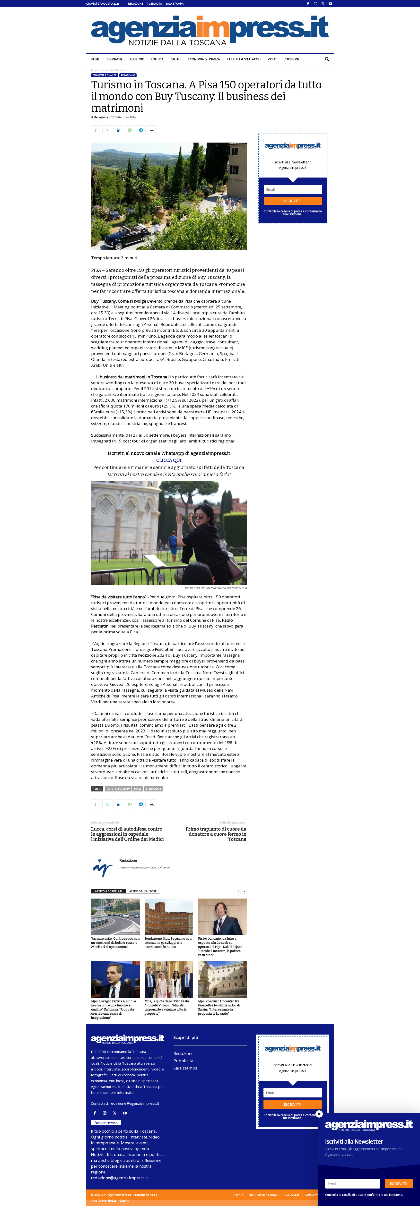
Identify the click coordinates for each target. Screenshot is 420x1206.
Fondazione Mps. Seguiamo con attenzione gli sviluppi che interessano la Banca (168, 943)
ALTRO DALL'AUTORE (143, 891)
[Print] (152, 130)
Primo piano (128, 75)
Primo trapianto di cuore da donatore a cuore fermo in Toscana (216, 834)
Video (272, 59)
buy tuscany (118, 789)
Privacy (238, 1195)
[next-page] (244, 891)
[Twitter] (323, 3)
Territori (137, 59)
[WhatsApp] (129, 130)
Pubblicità (154, 3)
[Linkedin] (118, 130)
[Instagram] (315, 3)
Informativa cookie (263, 1195)
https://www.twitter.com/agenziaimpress (144, 867)
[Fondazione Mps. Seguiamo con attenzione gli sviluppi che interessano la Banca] (169, 917)
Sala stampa (175, 3)
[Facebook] (308, 3)
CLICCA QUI (169, 460)
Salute (176, 59)
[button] (327, 59)
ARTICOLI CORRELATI (108, 891)
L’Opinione (291, 59)
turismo (153, 789)
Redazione (135, 3)
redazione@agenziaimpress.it (134, 1103)
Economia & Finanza (204, 59)
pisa (137, 789)
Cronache (114, 59)
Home (95, 59)
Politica (157, 59)
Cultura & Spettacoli (244, 59)
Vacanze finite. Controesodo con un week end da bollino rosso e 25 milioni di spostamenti (115, 943)
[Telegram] (141, 130)
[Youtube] (330, 3)
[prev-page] (238, 891)
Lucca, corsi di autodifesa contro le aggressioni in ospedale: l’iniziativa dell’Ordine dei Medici (127, 834)
